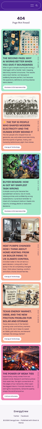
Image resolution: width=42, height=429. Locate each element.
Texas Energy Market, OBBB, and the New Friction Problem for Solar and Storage (17, 316)
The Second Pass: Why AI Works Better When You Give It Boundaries (18, 61)
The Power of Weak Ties (18, 373)
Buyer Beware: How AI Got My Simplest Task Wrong (16, 185)
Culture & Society (11, 396)
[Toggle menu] (32, 5)
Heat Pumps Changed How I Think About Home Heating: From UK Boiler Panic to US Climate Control (16, 252)
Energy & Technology (12, 147)
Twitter (16, 416)
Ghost (34, 420)
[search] (36, 5)
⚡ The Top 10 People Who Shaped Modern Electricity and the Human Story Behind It (18, 127)
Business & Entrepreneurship (15, 87)
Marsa (21, 423)
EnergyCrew (21, 411)
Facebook (25, 416)
